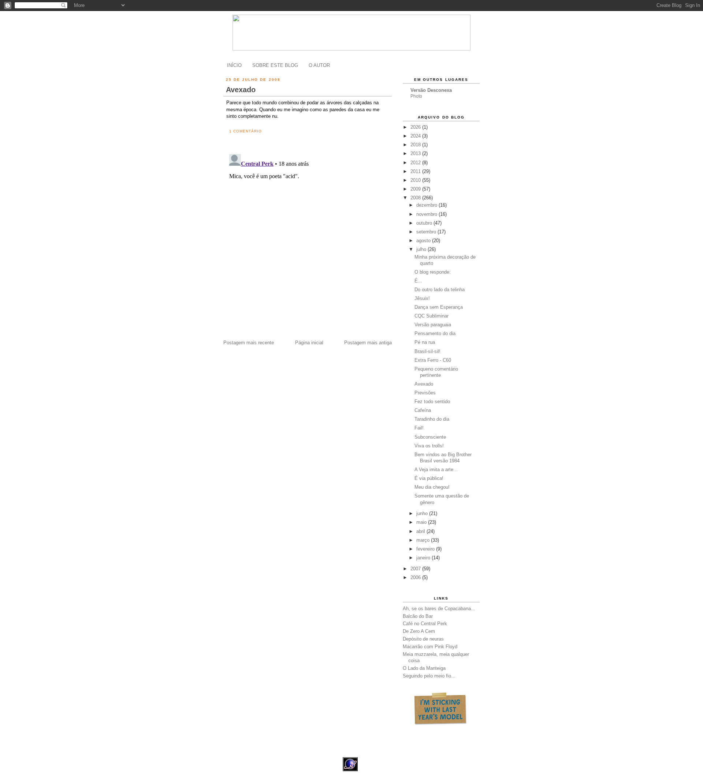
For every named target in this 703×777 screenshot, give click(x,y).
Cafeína (422, 410)
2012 (416, 162)
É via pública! (428, 478)
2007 (416, 568)
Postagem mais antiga (368, 342)
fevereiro (426, 549)
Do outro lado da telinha (439, 289)
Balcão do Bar (418, 616)
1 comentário (245, 131)
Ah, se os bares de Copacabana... (439, 608)
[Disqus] (309, 242)
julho (422, 249)
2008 (416, 197)
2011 (416, 171)
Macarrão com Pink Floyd (430, 646)
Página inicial (309, 342)
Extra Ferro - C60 (432, 360)
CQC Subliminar (431, 316)
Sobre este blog (275, 65)
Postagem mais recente (248, 342)
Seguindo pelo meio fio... (429, 676)
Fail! (419, 428)
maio (422, 522)
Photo (416, 96)
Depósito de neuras (423, 639)
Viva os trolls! (429, 445)
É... (418, 281)
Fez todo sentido (432, 401)
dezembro (427, 205)
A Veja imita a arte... (436, 469)
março (423, 540)
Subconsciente (430, 437)
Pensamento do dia (434, 333)
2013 (416, 153)
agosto (424, 240)
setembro (427, 231)
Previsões (425, 392)
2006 (416, 577)
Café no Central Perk (425, 623)
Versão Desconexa (431, 90)
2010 (416, 180)
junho (422, 513)
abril (421, 531)
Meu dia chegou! (432, 487)
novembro (427, 214)
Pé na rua (424, 342)
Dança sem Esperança (438, 307)
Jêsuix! (422, 298)
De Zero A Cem (419, 631)
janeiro (424, 557)
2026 (416, 127)
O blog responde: (432, 272)
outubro (425, 223)
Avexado (241, 90)
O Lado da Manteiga (424, 668)
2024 (416, 136)
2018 (416, 144)
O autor (319, 65)
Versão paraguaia (432, 324)
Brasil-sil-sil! (427, 351)
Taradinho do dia (431, 419)
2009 (416, 189)
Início (234, 65)
